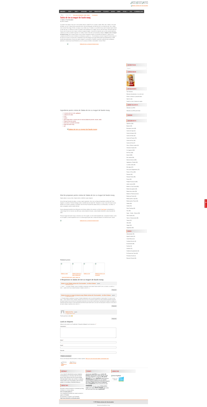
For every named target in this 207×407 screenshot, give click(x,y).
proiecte (97, 383)
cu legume (98, 376)
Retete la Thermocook (132, 193)
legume (92, 381)
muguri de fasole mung (67, 277)
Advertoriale (129, 234)
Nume (62, 340)
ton (79, 277)
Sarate (77, 11)
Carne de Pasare (130, 138)
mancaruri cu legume (105, 381)
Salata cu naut (72, 363)
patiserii (104, 382)
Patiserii (128, 174)
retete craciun (130, 184)
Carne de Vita (130, 143)
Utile (131, 11)
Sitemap (107, 3)
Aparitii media (130, 236)
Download (90, 3)
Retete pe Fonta (130, 196)
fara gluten (95, 379)
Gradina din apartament (132, 251)
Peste (128, 179)
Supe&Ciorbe (84, 11)
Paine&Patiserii (97, 11)
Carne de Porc (130, 140)
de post (104, 377)
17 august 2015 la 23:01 (70, 313)
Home (61, 3)
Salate (90, 11)
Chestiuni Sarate (130, 147)
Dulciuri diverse (130, 159)
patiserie (100, 382)
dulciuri (98, 378)
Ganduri (128, 248)
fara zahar (100, 379)
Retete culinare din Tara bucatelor (105, 402)
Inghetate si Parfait (131, 162)
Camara (118, 11)
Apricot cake (129, 99)
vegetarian (101, 389)
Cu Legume (129, 150)
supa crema (106, 387)
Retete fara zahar (131, 191)
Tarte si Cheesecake (131, 218)
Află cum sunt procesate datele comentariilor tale (97, 358)
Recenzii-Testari (130, 258)
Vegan (128, 225)
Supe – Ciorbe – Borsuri (132, 213)
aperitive (94, 374)
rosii (90, 387)
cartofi (106, 375)
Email (61, 345)
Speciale (125, 11)
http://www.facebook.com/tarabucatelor (70, 398)
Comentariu (63, 326)
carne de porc (93, 375)
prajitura (92, 383)
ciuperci (93, 376)
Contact (112, 3)
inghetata (88, 381)
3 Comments (95, 15)
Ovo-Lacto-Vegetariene (78, 15)
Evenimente (83, 3)
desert (88, 378)
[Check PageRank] (116, 375)
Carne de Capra (130, 130)
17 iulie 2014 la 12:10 (69, 296)
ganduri (104, 379)
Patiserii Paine (130, 176)
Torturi (128, 220)
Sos (127, 210)
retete (85, 15)
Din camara (129, 157)
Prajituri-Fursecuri (131, 181)
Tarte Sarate (129, 215)
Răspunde (114, 289)
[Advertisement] (137, 38)
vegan (96, 389)
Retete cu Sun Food (131, 186)
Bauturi (113, 11)
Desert (70, 11)
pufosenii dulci (102, 383)
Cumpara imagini (98, 3)
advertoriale (89, 374)
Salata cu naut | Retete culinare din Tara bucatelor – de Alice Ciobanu (78, 283)
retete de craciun (96, 386)
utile (94, 389)
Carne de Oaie (130, 135)
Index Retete (75, 3)
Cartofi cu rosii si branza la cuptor (134, 101)
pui (107, 383)
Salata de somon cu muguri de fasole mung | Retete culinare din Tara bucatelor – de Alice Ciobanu (86, 295)
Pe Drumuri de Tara (138, 11)
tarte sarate (90, 389)
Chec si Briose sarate (132, 145)
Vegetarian (129, 227)
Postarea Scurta (130, 255)
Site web (62, 350)
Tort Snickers (130, 91)
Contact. (67, 395)
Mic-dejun (129, 167)
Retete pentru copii (131, 198)
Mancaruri (63, 11)
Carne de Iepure (130, 133)
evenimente (89, 379)
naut (92, 382)
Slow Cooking (130, 208)
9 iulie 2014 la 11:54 (69, 284)
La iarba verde (130, 164)
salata (76, 277)
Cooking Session (130, 241)
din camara (93, 378)
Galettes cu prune (63, 365)
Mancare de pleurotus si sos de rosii (135, 94)
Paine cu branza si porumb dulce (134, 96)
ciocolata (88, 376)
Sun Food (103, 209)
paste (96, 382)
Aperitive (129, 123)
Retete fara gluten (131, 189)
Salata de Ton (69, 312)
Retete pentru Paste (131, 201)
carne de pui (100, 375)
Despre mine (67, 3)
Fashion (128, 246)
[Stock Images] (131, 85)
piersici (87, 383)
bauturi (99, 374)
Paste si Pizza (130, 172)
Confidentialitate (121, 3)
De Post (128, 152)
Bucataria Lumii (130, 128)
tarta (87, 389)
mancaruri (97, 381)
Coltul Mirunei (130, 238)
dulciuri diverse (105, 378)
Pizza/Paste (106, 11)
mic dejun (88, 382)
